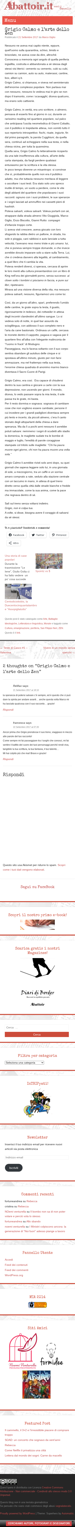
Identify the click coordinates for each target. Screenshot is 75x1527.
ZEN (60, 628)
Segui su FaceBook (38, 887)
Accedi (9, 1259)
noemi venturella (15, 1226)
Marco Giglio (48, 37)
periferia (35, 628)
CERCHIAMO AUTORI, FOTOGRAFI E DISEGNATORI (39, 1523)
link (18, 632)
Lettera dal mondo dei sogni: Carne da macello (33, 1455)
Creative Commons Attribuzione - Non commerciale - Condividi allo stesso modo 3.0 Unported (36, 1491)
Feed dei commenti (16, 1270)
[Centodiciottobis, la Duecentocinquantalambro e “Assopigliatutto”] (18, 591)
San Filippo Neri (48, 628)
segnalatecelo (63, 1506)
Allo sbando (33, 1221)
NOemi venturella (15, 1211)
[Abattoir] (37, 12)
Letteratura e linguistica (30, 623)
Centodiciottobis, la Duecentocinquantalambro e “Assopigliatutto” (21, 605)
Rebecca (32, 1201)
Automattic (68, 1513)
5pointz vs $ (43, 571)
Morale (47, 623)
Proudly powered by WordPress (17, 1513)
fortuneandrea (13, 1221)
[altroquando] (36, 1384)
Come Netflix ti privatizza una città (25, 1450)
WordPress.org (14, 1275)
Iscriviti (13, 1167)
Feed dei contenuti (16, 1264)
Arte (45, 619)
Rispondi (8, 709)
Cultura (8, 628)
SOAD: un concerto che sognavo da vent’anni (32, 1440)
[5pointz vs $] (49, 561)
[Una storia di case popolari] (20, 567)
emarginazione (21, 628)
